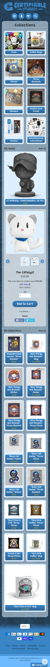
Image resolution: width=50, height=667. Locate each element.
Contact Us (40, 665)
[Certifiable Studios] (25, 6)
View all (42, 149)
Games (15, 645)
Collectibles (32, 645)
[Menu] (14, 16)
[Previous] (8, 261)
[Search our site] (36, 16)
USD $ (23, 626)
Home (7, 645)
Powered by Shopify (25, 660)
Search (42, 645)
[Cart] (28, 16)
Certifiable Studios (24, 658)
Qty (25, 291)
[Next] (42, 261)
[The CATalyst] (35, 261)
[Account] (21, 16)
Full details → (25, 311)
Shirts (22, 645)
